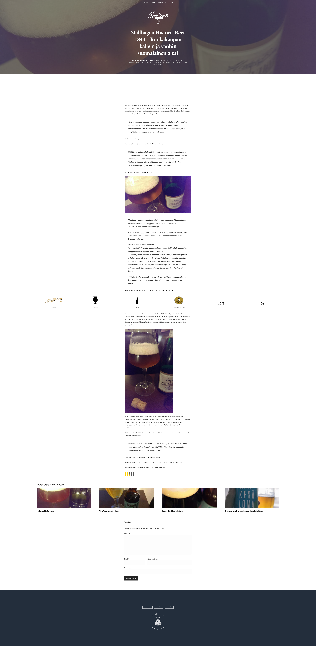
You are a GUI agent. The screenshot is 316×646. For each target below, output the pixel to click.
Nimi (126, 559)
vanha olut (159, 64)
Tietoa (153, 2)
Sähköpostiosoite (153, 559)
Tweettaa (147, 607)
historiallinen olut (177, 60)
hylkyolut (132, 62)
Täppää (169, 607)
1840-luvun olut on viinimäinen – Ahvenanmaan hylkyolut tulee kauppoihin (150, 290)
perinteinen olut (157, 62)
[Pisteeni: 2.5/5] (158, 474)
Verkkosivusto (129, 568)
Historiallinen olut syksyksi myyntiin (137, 139)
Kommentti (128, 533)
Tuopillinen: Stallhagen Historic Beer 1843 (139, 172)
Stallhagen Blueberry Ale (45, 511)
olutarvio (148, 62)
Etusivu (146, 2)
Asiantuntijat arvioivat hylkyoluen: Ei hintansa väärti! (142, 457)
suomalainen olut (176, 62)
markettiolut (140, 62)
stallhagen (166, 62)
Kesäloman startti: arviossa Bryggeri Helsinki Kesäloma (244, 511)
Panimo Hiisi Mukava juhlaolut (172, 511)
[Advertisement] (158, 87)
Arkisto (160, 2)
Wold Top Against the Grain (108, 511)
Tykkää (159, 607)
